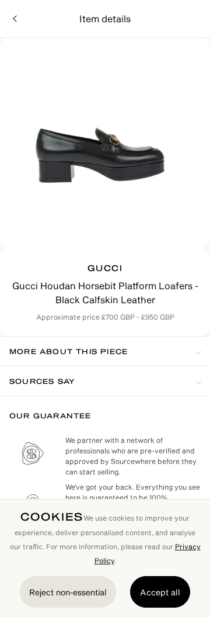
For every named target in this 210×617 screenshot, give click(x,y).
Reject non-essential (68, 592)
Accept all (160, 592)
